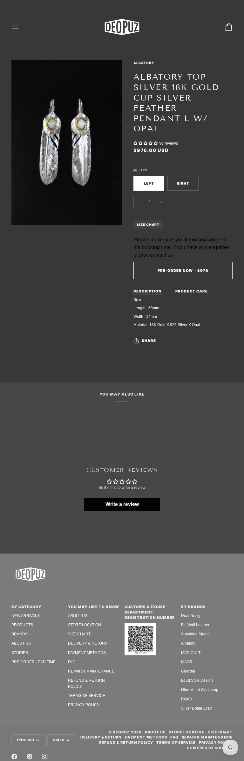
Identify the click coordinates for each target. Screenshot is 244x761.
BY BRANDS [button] (193, 607)
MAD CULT (190, 653)
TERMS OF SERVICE (86, 695)
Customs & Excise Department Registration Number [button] (150, 612)
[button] (146, 143)
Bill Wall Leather (195, 625)
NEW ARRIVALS (25, 615)
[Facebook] (14, 756)
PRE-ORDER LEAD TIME (33, 662)
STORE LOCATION (84, 625)
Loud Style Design (197, 680)
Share (149, 340)
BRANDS (19, 634)
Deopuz (121, 732)
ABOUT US (21, 643)
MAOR (187, 662)
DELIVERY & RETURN (88, 643)
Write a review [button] (122, 504)
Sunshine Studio (195, 634)
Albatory (143, 63)
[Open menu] (20, 27)
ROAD (186, 699)
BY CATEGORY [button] (26, 607)
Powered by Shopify (210, 748)
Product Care (191, 291)
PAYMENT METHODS (87, 653)
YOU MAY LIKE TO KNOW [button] (93, 607)
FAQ (71, 662)
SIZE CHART (148, 224)
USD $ (58, 740)
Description (147, 291)
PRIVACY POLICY (83, 705)
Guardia (188, 671)
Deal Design (192, 615)
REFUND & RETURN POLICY (126, 742)
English (25, 740)
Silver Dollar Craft (196, 708)
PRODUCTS (22, 625)
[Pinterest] (29, 756)
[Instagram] (45, 756)
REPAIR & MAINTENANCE (91, 671)
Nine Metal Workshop (199, 690)
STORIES (19, 653)
